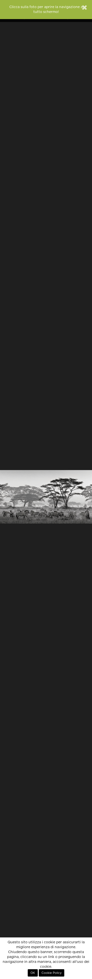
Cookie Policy (51, 972)
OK (32, 972)
